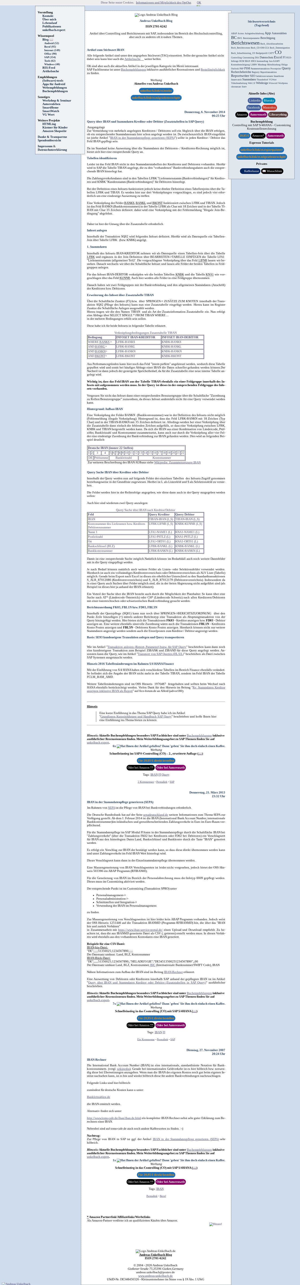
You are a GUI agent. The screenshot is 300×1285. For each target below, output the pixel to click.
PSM (247, 68)
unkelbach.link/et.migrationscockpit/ (156, 97)
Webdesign (262, 83)
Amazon (241, 114)
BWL (239, 38)
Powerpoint (275, 69)
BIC (152, 965)
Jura (271, 61)
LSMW (254, 65)
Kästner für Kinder (55, 127)
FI (159, 774)
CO (278, 52)
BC (234, 37)
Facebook (254, 107)
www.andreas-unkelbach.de (155, 1275)
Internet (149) (52, 50)
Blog (47, 39)
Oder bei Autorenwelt (171, 767)
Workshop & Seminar (56, 100)
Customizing (248, 57)
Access (241, 33)
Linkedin (255, 100)
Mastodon (269, 107)
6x (115, 746)
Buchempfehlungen (55, 91)
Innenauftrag (262, 61)
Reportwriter (240, 76)
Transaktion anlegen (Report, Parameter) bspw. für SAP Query (147, 647)
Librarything (278, 114)
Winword (273, 83)
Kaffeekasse (250, 171)
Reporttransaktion (268, 72)
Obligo (284, 65)
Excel (278, 57)
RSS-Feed (50, 67)
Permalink (161, 782)
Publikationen (51, 26)
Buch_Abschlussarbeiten (271, 44)
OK (199, 2)
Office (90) (50, 54)
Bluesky (269, 100)
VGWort (273, 80)
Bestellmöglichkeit (213, 69)
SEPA (111, 807)
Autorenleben (51, 104)
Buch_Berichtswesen (240, 48)
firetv (244, 87)
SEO (252, 76)
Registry (256, 72)
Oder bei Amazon (141, 767)
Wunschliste (272, 171)
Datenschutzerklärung (52, 149)
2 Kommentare (146, 782)
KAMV (276, 61)
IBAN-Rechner (173, 972)
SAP (172, 782)
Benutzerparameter (251, 38)
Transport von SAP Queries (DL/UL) (161, 654)
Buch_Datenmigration (280, 48)
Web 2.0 (251, 83)
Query (165, 774)
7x (115, 1003)
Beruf (163, 1196)
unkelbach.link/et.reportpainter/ (261, 149)
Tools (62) (50, 61)
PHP (242, 69)
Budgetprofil (262, 53)
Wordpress (283, 83)
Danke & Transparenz (52, 137)
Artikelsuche (52, 71)
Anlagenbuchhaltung (254, 33)
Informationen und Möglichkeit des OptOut (163, 2)
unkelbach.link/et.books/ (156, 90)
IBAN (154, 774)
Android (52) (51, 43)
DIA (257, 57)
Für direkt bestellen (156, 760)
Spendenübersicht (49, 140)
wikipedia (123, 1069)
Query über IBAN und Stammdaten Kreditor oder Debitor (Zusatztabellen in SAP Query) (145, 121)
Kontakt (47, 16)
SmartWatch (50, 111)
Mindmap (262, 65)
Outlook (235, 69)
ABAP (234, 33)
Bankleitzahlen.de (98, 1097)
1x (115, 1160)
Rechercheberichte (241, 72)
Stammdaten (249, 79)
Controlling (236, 57)
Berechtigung (267, 38)
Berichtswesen (245, 43)
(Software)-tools (52, 80)
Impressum (45, 146)
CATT (271, 53)
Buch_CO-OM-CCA (260, 48)
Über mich (49, 19)
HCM (241, 61)
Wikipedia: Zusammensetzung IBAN (177, 462)
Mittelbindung (274, 65)
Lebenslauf (49, 23)
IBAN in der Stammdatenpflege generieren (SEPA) (142, 137)
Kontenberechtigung (240, 65)
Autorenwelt (258, 114)
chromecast (236, 87)
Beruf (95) (50, 46)
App (268, 33)
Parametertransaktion (260, 69)
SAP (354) (50, 57)
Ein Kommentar (146, 1039)
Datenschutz (266, 57)
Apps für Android (53, 84)
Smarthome (279, 76)
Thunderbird (262, 80)
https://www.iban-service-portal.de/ (140, 930)
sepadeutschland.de (155, 814)
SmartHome (50, 107)
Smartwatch (236, 80)
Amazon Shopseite (54, 131)
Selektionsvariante (264, 76)
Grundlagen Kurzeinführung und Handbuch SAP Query (136, 716)
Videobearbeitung (239, 83)
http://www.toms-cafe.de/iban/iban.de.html (114, 1118)
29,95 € (244, 135)
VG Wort (48, 114)
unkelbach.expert (53, 30)
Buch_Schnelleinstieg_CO (243, 53)
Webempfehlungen (54, 87)
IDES (253, 61)
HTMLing (49, 124)
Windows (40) (52, 64)
